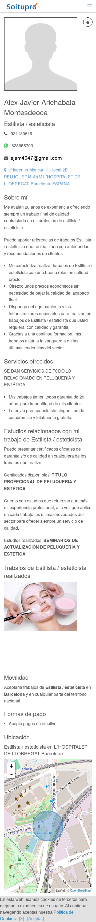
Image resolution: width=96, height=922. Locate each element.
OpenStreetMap (80, 890)
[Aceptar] (35, 918)
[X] (21, 918)
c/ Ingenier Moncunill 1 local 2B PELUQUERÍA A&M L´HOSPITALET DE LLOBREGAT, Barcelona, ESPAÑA (42, 176)
